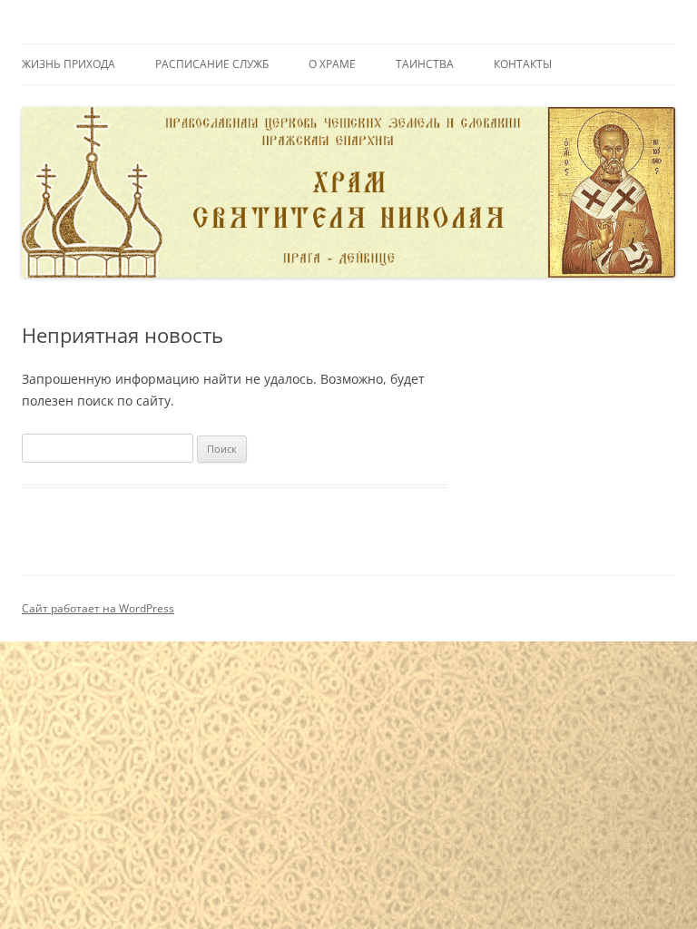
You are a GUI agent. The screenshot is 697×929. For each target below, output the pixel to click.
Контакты (523, 64)
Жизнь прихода (68, 64)
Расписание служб (212, 64)
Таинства (425, 64)
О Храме (332, 64)
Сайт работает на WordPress (98, 608)
